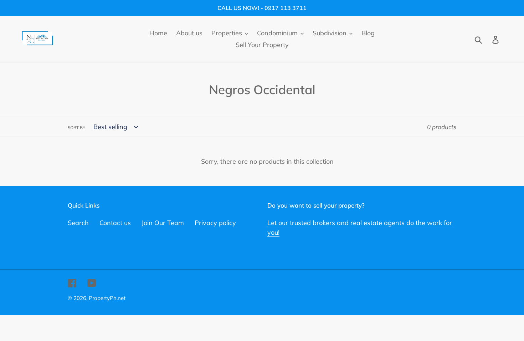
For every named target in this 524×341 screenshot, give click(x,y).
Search (78, 223)
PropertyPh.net (107, 298)
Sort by (76, 127)
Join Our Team (163, 223)
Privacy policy (215, 223)
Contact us (115, 223)
